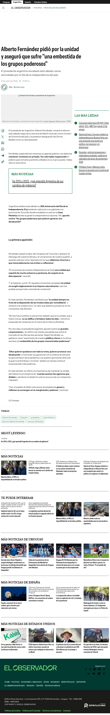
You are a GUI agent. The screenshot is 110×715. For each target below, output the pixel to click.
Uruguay (6, 2)
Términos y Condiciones (51, 710)
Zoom (46, 682)
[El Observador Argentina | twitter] (86, 669)
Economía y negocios (31, 682)
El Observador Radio (15, 685)
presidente (35, 417)
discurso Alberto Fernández (13, 421)
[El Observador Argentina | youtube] (99, 669)
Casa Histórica (49, 417)
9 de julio (24, 417)
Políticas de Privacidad (31, 710)
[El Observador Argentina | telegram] (99, 673)
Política (38, 8)
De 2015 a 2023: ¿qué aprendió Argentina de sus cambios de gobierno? (24, 441)
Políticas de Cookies (13, 710)
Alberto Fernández (9, 417)
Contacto (67, 710)
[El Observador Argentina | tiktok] (104, 669)
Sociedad (55, 682)
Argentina (17, 2)
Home (7, 682)
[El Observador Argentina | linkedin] (88, 673)
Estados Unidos (40, 2)
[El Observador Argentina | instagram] (95, 669)
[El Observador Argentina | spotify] (94, 673)
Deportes (81, 682)
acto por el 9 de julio (35, 421)
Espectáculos (68, 682)
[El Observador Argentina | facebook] (90, 669)
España (28, 2)
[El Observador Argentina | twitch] (104, 673)
